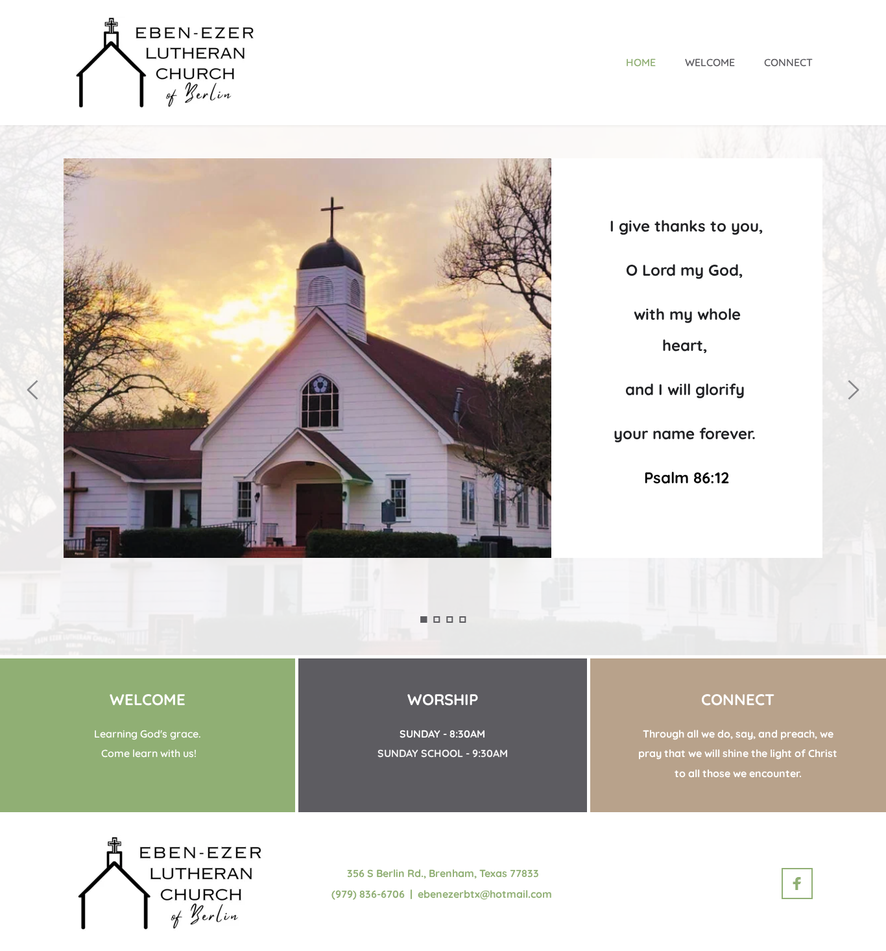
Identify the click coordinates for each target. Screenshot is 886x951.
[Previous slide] (33, 389)
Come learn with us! (148, 753)
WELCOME (148, 699)
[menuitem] (641, 62)
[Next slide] (853, 389)
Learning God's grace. (147, 733)
